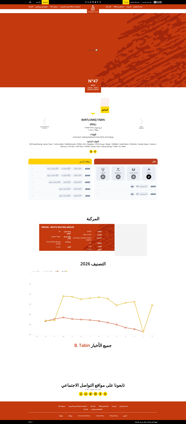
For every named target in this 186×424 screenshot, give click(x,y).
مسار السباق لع (124, 406)
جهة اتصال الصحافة (134, 2)
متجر (127, 2)
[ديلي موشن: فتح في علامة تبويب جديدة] (95, 2)
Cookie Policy (100, 416)
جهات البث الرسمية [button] (147, 2)
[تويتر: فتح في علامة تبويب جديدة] (100, 2)
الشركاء (31, 7)
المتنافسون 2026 (119, 7)
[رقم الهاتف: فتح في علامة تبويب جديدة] (86, 2)
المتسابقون (45, 2)
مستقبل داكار (54, 7)
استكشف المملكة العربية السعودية (70, 7)
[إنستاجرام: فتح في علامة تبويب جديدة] (93, 2)
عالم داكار (93, 406)
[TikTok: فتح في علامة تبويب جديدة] (90, 2)
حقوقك (61, 416)
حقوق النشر (154, 422)
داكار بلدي (38, 2)
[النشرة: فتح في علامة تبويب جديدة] (88, 2)
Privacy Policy (114, 416)
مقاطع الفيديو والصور (41, 7)
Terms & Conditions (84, 416)
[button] (29, 2)
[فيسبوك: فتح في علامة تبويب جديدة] (97, 2)
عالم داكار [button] (109, 7)
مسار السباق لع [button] (137, 7)
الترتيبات (128, 7)
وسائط (70, 416)
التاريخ (125, 416)
